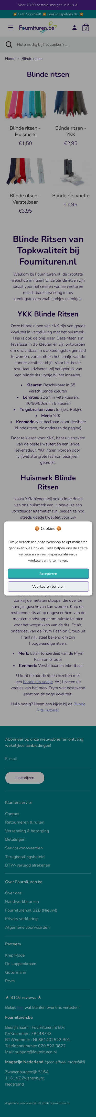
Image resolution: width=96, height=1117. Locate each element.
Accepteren (48, 573)
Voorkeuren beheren (48, 586)
